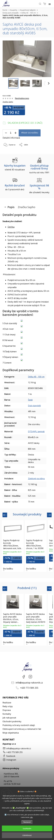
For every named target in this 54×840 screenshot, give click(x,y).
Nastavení (27, 822)
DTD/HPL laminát (36, 431)
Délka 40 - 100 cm (36, 376)
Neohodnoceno (22, 98)
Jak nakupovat (9, 717)
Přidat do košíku (29, 133)
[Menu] (49, 3)
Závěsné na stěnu (36, 478)
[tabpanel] (13, 546)
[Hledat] (40, 4)
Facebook (23, 677)
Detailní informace (11, 137)
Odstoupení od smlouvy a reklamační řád (22, 729)
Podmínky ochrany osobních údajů (19, 725)
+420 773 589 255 (29, 687)
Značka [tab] (26, 207)
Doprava (7, 710)
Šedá (30, 399)
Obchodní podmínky (12, 721)
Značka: (8, 102)
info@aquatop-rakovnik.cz (29, 682)
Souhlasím (27, 828)
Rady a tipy (8, 706)
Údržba (11, 227)
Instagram (30, 677)
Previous (5, 515)
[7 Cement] (27, 360)
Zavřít (46, 151)
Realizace (7, 702)
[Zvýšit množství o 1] (15, 133)
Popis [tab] (11, 207)
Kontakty (7, 714)
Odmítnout (27, 835)
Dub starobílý (34, 405)
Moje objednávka (11, 732)
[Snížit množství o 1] (6, 133)
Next (49, 515)
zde (31, 817)
